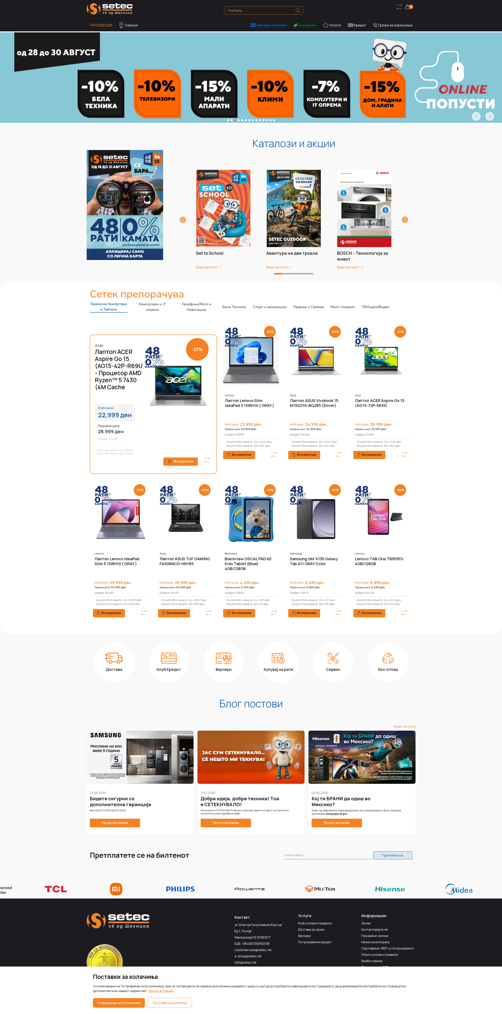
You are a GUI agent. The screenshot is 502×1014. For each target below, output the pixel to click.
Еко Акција (307, 25)
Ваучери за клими (272, 25)
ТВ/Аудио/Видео (375, 307)
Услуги (335, 25)
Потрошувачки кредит (315, 942)
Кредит (360, 25)
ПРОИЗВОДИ (101, 25)
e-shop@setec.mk (248, 956)
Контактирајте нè (374, 929)
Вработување (371, 961)
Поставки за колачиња (170, 1003)
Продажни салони (374, 936)
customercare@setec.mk (253, 950)
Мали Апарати (342, 307)
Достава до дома (311, 929)
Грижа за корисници (395, 25)
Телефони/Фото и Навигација (196, 307)
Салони (131, 25)
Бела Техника (234, 307)
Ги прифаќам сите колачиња (119, 1003)
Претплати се (392, 855)
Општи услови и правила (379, 954)
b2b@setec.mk (245, 962)
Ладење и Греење (308, 307)
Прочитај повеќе (161, 991)
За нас (366, 923)
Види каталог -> (350, 267)
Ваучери (304, 936)
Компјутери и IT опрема (152, 307)
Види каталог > (209, 267)
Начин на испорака (375, 942)
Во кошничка (183, 461)
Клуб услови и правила (315, 923)
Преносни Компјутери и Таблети (108, 307)
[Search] (298, 10)
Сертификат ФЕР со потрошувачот (387, 948)
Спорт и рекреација (270, 307)
